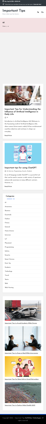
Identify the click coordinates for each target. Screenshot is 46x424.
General (7, 227)
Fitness (7, 222)
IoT (6, 239)
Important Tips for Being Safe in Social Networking (22, 379)
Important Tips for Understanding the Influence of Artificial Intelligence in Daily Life (23, 111)
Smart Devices (9, 259)
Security (24, 171)
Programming (17, 171)
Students (29, 171)
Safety (7, 251)
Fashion (7, 218)
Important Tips (14, 10)
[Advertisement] (23, 57)
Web (6, 283)
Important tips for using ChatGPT (20, 168)
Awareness (8, 206)
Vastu (7, 279)
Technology (8, 271)
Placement (8, 243)
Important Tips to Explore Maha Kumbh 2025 (20, 405)
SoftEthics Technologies (33, 418)
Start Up (8, 263)
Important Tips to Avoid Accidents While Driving (21, 323)
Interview (11, 171)
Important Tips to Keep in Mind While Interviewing (21, 353)
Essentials (8, 214)
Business (7, 210)
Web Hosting (9, 287)
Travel (7, 275)
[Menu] (42, 12)
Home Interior (9, 231)
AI (7, 117)
